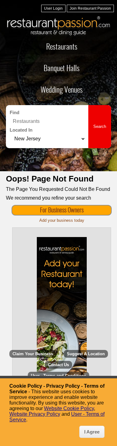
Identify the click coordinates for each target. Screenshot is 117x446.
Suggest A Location (86, 353)
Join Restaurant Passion (90, 8)
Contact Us (58, 364)
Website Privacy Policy (34, 414)
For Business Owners (62, 210)
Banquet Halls (62, 69)
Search (99, 126)
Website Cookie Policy (69, 408)
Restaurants (61, 47)
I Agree (92, 431)
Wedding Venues (62, 90)
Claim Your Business (32, 353)
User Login (53, 8)
